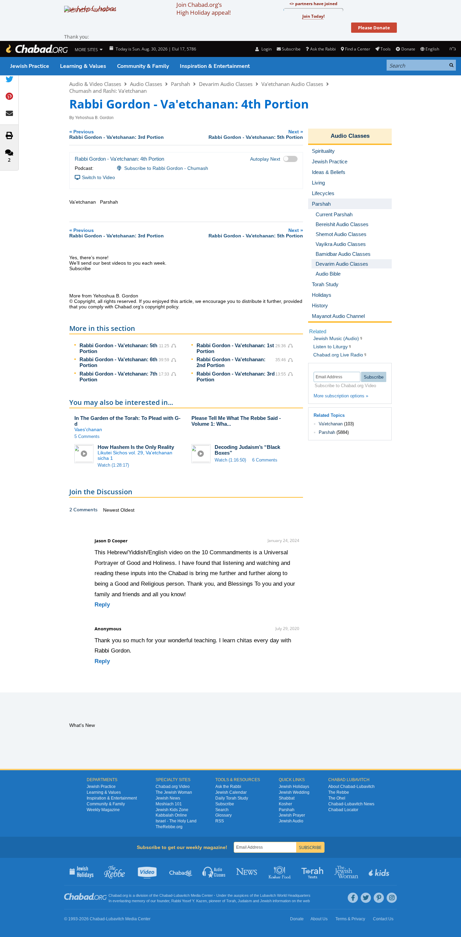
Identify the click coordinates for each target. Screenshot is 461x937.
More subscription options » (341, 395)
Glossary (223, 815)
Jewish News (168, 798)
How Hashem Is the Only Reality (136, 447)
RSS (219, 821)
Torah (231, 901)
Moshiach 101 (169, 804)
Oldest (127, 510)
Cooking (280, 871)
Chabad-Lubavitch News (351, 804)
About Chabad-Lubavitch (351, 786)
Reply (102, 604)
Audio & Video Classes (95, 83)
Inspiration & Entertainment (215, 66)
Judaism (245, 901)
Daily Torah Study (231, 798)
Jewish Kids (379, 871)
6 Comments (264, 460)
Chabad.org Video (173, 786)
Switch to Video (98, 177)
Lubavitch (182, 895)
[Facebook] (353, 898)
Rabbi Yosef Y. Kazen (189, 901)
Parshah (180, 83)
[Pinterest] (379, 898)
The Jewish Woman (174, 792)
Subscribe (224, 804)
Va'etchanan (331, 423)
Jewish (266, 901)
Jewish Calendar (231, 792)
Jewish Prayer (292, 815)
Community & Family (143, 66)
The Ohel (336, 798)
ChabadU (181, 871)
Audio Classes (146, 83)
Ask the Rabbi (322, 49)
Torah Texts (313, 871)
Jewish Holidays (294, 786)
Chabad (165, 895)
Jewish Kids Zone (172, 809)
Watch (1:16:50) (230, 460)
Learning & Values (83, 66)
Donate (408, 49)
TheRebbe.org (169, 826)
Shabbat (286, 798)
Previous (116, 134)
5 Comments (87, 436)
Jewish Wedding (294, 792)
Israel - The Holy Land (176, 821)
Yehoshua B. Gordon (94, 117)
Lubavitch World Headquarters (285, 895)
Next (255, 134)
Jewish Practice (29, 66)
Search (222, 809)
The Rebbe (338, 792)
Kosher (285, 804)
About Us (319, 919)
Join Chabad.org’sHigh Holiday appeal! (203, 8)
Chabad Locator (343, 809)
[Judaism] (36, 49)
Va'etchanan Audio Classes (292, 83)
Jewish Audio (291, 821)
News (247, 871)
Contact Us (383, 919)
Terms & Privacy (350, 919)
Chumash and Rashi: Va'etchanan (108, 90)
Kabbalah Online (171, 815)
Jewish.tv (147, 871)
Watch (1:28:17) (113, 465)
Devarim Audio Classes (226, 83)
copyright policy (161, 306)
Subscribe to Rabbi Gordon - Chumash (166, 168)
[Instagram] (392, 898)
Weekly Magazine (103, 809)
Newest (111, 510)
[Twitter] (366, 898)
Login (265, 49)
